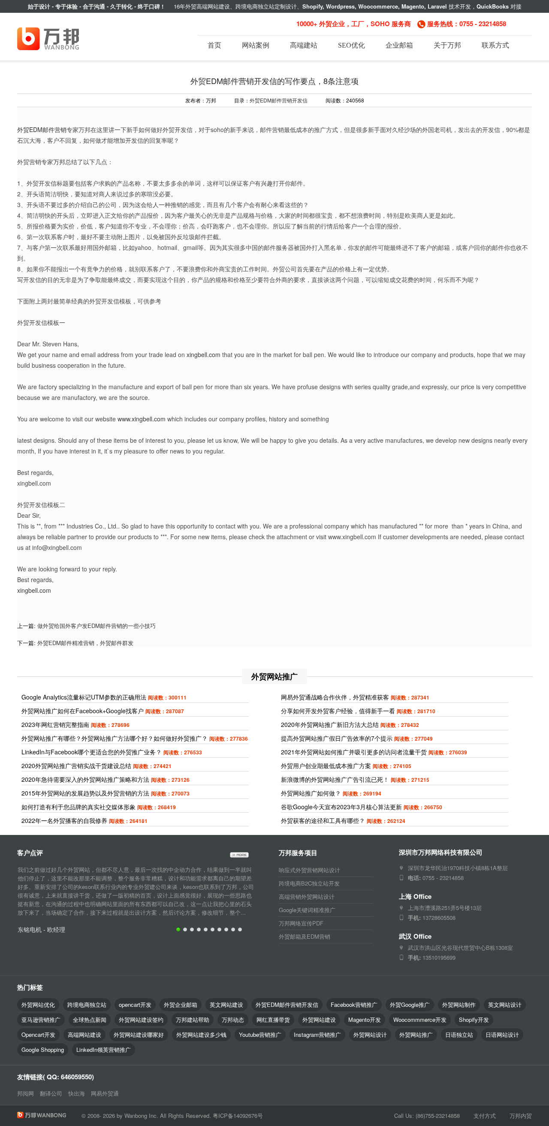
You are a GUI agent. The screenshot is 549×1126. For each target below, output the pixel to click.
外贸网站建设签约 (141, 1019)
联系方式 (495, 45)
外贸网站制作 (459, 1004)
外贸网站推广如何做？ (311, 793)
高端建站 (303, 45)
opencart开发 (135, 1004)
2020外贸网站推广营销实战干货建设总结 (76, 765)
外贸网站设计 (370, 1034)
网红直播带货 (273, 1019)
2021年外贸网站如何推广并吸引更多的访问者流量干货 (354, 752)
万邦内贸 (521, 1115)
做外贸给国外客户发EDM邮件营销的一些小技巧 (96, 626)
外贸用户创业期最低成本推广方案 (326, 765)
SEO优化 (351, 45)
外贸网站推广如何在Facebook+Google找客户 (82, 710)
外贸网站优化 (38, 1004)
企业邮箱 (399, 45)
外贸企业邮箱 (180, 1004)
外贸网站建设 (319, 1019)
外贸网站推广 (416, 1034)
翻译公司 (51, 1093)
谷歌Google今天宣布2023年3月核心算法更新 (341, 806)
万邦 (59, 161)
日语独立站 (459, 1034)
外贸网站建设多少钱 (201, 1034)
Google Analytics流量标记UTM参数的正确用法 (83, 697)
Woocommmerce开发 (419, 1019)
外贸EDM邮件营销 (41, 129)
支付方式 (485, 1115)
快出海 (76, 1093)
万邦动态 (233, 1019)
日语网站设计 (502, 1034)
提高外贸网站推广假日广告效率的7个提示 (336, 738)
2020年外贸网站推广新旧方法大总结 (330, 724)
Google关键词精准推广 (307, 910)
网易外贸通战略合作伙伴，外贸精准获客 (335, 697)
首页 (214, 45)
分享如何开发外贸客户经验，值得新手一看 (338, 710)
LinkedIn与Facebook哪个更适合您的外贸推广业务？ (91, 752)
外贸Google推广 (410, 1004)
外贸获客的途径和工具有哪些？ (323, 820)
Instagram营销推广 (317, 1034)
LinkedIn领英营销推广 (103, 1049)
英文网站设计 (505, 1004)
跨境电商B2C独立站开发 (309, 883)
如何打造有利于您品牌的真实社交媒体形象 (78, 806)
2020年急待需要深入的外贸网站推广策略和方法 (85, 779)
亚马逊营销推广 (40, 1019)
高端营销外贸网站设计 (307, 896)
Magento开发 (364, 1019)
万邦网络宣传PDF (301, 923)
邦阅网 (25, 1093)
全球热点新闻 (89, 1019)
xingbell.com (203, 354)
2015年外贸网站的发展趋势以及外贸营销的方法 (85, 793)
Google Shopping (42, 1049)
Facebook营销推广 (354, 1004)
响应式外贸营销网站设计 (309, 870)
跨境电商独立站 (86, 1004)
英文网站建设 (226, 1004)
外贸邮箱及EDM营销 (304, 936)
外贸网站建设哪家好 (139, 1034)
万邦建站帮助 (192, 1019)
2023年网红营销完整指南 (55, 724)
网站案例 (255, 45)
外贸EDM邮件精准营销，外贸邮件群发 (85, 643)
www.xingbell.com (142, 418)
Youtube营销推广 (260, 1034)
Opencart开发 (38, 1034)
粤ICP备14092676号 (238, 1115)
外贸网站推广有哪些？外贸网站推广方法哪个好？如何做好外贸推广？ (114, 738)
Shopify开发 (474, 1019)
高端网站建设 (84, 1034)
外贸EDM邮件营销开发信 (279, 100)
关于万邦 (447, 45)
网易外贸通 (105, 1093)
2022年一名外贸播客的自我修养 (64, 820)
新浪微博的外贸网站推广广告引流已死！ (335, 779)
